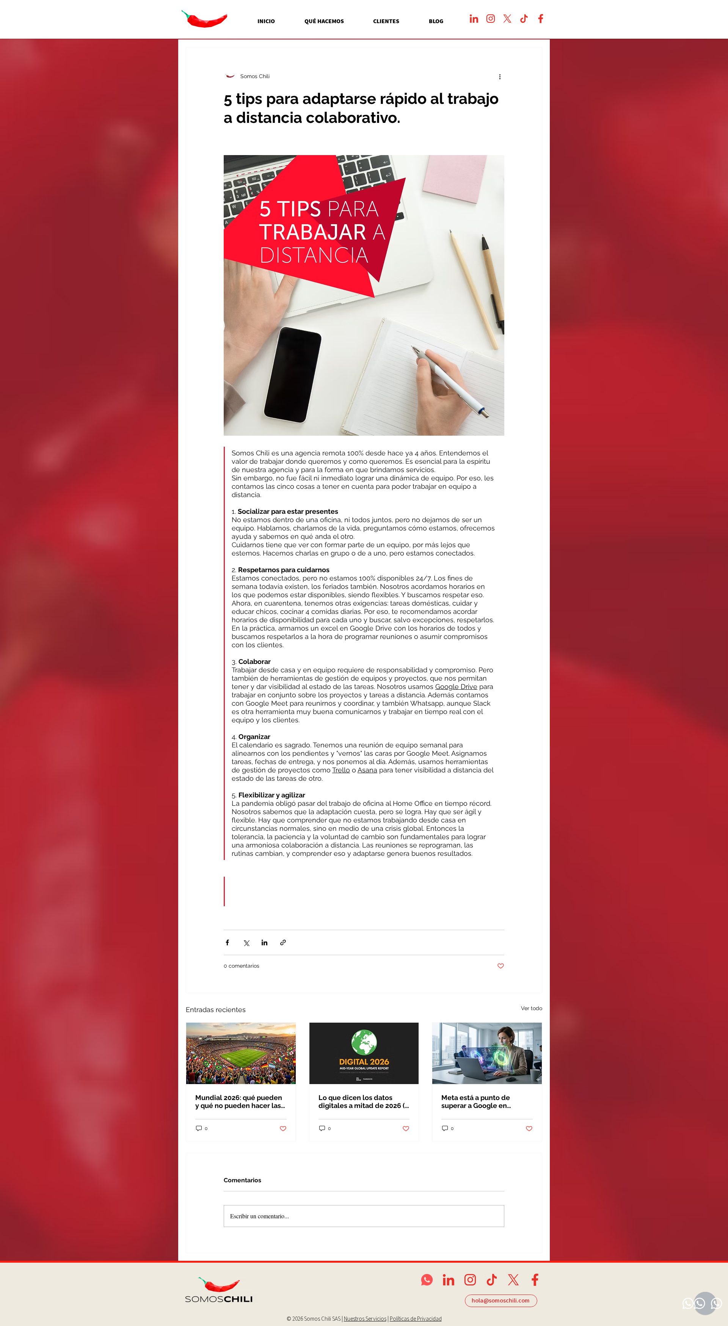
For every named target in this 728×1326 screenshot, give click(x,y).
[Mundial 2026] (241, 1053)
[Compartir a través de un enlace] (283, 942)
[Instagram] (490, 18)
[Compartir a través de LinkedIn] (264, 942)
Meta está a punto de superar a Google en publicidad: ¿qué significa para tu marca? (482, 1101)
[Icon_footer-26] (448, 1280)
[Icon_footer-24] (492, 1280)
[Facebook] (540, 18)
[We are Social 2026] (364, 1053)
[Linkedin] (474, 18)
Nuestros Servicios (365, 1319)
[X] (507, 18)
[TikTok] (524, 18)
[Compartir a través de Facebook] (227, 942)
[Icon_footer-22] (535, 1280)
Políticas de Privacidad (416, 1319)
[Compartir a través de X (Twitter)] (245, 942)
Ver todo (531, 1008)
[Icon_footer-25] (470, 1280)
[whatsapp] (427, 1280)
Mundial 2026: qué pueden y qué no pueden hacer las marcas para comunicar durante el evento (238, 1101)
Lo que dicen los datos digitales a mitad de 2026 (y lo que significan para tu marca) (363, 1101)
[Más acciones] (499, 76)
